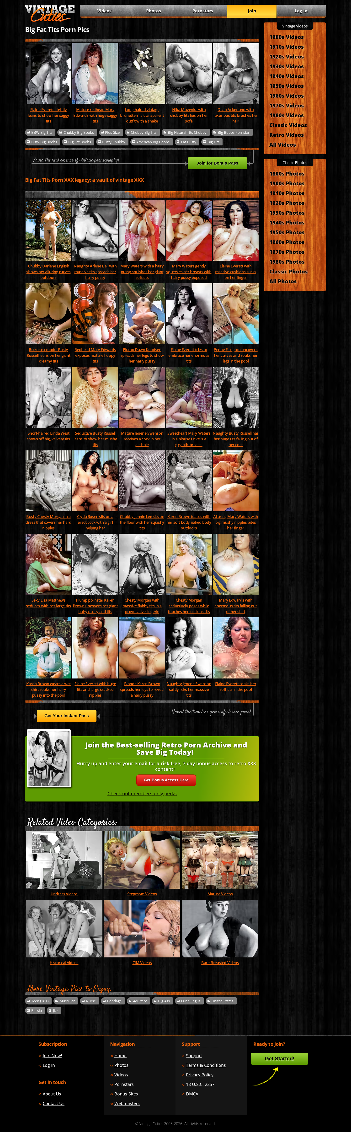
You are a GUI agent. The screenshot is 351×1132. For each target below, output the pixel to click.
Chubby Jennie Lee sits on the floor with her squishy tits (142, 522)
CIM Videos (142, 962)
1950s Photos (286, 232)
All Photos (283, 281)
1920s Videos (286, 56)
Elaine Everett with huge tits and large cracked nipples (95, 689)
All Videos (282, 144)
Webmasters (127, 1103)
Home (120, 1055)
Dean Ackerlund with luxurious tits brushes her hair (235, 115)
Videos (104, 11)
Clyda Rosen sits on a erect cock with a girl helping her (95, 522)
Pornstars (202, 11)
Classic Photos (288, 271)
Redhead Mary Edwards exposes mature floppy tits (95, 355)
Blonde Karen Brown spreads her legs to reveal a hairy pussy (142, 689)
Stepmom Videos (142, 894)
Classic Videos (288, 124)
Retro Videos (286, 134)
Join (252, 11)
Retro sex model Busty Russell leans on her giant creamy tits (48, 355)
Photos (153, 11)
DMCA (192, 1094)
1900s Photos (286, 183)
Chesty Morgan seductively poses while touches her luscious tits (189, 606)
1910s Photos (286, 193)
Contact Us (53, 1103)
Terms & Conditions (206, 1065)
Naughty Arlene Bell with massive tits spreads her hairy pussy (95, 271)
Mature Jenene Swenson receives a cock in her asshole (142, 439)
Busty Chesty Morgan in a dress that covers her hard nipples (48, 522)
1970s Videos (286, 105)
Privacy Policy (199, 1075)
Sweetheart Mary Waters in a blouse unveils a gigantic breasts (188, 439)
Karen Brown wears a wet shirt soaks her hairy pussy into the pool (48, 689)
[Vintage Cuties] (50, 21)
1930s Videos (286, 66)
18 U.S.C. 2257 (200, 1084)
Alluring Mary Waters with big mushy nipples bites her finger (235, 522)
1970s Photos (286, 251)
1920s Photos (286, 202)
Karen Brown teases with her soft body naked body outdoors (188, 522)
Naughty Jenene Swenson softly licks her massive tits (189, 689)
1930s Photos (286, 212)
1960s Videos (286, 95)
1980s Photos (286, 261)
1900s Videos (286, 36)
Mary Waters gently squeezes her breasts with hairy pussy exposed (188, 271)
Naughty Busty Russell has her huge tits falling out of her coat (236, 439)
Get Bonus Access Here (166, 780)
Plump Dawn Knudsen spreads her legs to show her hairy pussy (142, 355)
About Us (52, 1094)
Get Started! (279, 1059)
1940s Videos (286, 76)
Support (194, 1055)
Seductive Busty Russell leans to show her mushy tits (95, 439)
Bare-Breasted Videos (220, 962)
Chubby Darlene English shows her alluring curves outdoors (48, 271)
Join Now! (52, 1055)
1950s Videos (286, 85)
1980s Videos (286, 115)
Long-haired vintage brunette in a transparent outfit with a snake (142, 115)
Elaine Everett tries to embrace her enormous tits (188, 355)
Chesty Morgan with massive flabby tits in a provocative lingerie (141, 606)
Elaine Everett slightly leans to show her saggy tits (48, 115)
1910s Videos (286, 46)
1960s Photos (286, 242)
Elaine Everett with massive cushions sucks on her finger (235, 271)
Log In (301, 11)
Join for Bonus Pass (217, 163)
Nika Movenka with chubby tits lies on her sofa (189, 115)
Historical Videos (64, 962)
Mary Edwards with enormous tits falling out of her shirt (235, 606)
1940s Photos (286, 222)
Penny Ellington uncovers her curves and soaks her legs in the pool (235, 355)
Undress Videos (64, 894)
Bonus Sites (126, 1094)
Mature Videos (220, 894)
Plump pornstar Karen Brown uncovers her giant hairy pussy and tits (95, 606)
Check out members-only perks (142, 793)
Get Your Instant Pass (66, 715)
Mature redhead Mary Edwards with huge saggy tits (95, 115)
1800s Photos (286, 173)
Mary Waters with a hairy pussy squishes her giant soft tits (142, 271)
